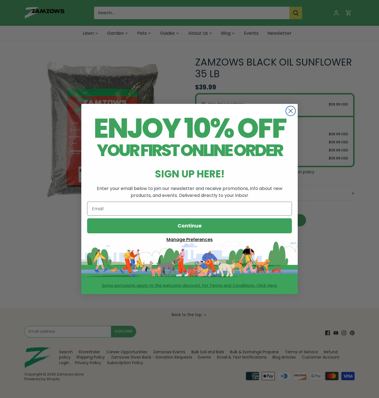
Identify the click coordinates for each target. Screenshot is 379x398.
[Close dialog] (290, 111)
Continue (190, 225)
